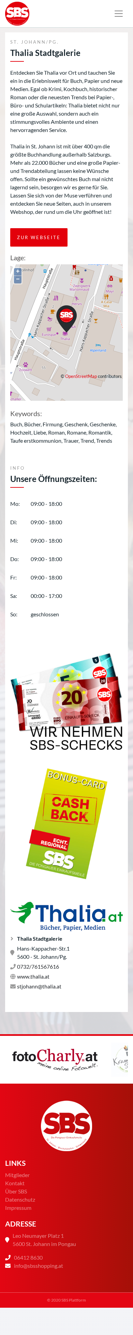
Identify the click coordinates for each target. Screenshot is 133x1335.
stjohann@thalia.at (39, 986)
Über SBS (16, 1191)
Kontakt (15, 1183)
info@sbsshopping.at (38, 1265)
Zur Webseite (39, 237)
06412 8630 (28, 1257)
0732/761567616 (38, 966)
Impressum (18, 1207)
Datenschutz (20, 1199)
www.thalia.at (33, 976)
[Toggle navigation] (118, 13)
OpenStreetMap (81, 376)
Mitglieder (17, 1175)
